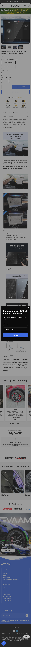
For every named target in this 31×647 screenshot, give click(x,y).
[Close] (28, 307)
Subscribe (15, 335)
